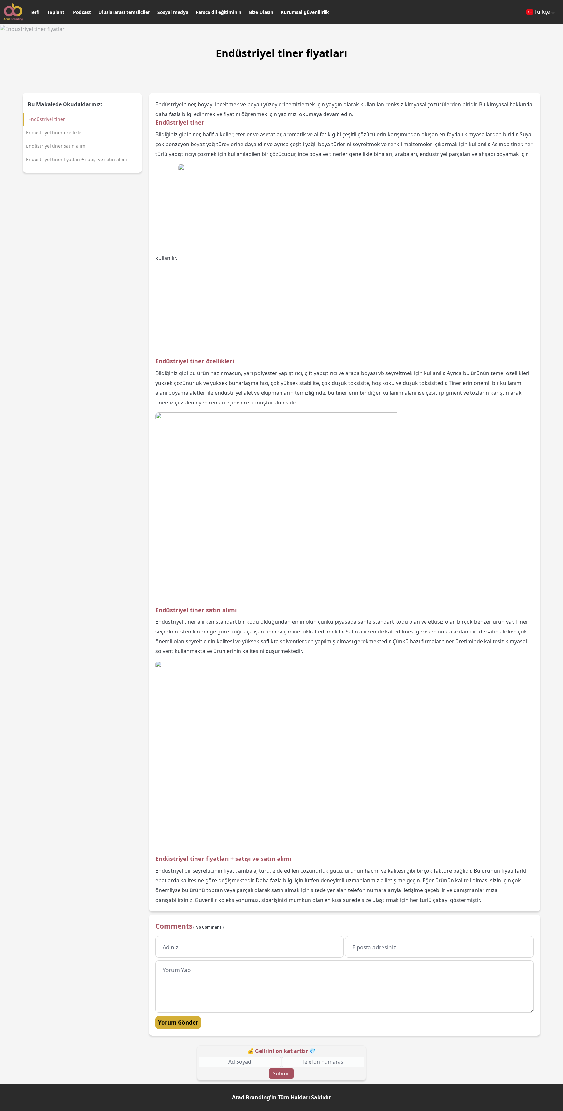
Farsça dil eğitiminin (218, 12)
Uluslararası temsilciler (124, 12)
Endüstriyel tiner (46, 119)
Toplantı (56, 12)
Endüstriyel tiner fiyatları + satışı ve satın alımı (76, 159)
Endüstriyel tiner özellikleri (55, 132)
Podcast (82, 12)
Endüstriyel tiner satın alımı (56, 146)
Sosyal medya (172, 12)
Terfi (35, 12)
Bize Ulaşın (261, 12)
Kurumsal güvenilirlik (305, 12)
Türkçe (542, 11)
